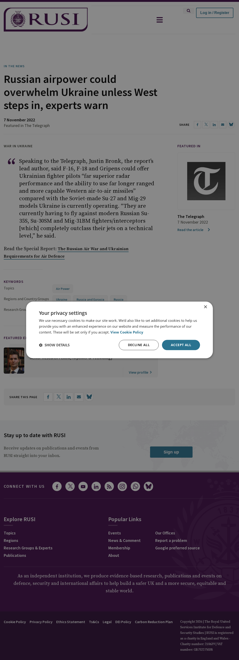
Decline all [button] (139, 345)
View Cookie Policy (126, 332)
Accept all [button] (181, 345)
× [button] (205, 307)
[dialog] (119, 330)
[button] (54, 345)
